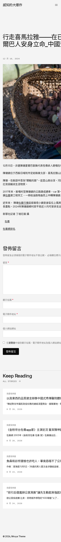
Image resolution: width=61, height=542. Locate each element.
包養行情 (23, 202)
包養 (7, 195)
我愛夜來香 (11, 394)
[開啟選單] (56, 5)
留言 (6, 262)
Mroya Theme (18, 536)
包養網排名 (9, 228)
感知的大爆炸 (12, 5)
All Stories (10, 381)
